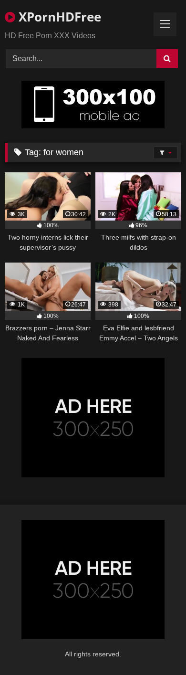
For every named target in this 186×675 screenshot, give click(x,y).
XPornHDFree (58, 16)
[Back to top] (156, 646)
